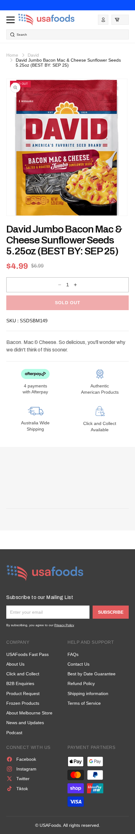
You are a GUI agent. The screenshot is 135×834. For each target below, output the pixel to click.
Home (12, 55)
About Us (15, 664)
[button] (120, 19)
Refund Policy (81, 683)
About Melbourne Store (29, 712)
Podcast (14, 732)
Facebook (26, 759)
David (33, 55)
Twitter (23, 778)
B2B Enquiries (20, 683)
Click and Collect (22, 673)
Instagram (26, 768)
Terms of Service (84, 703)
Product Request (23, 693)
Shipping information (88, 693)
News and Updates (25, 722)
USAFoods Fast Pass (27, 654)
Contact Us (78, 664)
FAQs (73, 654)
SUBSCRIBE (110, 612)
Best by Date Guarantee (92, 673)
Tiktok (22, 788)
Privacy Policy (64, 625)
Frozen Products (22, 703)
